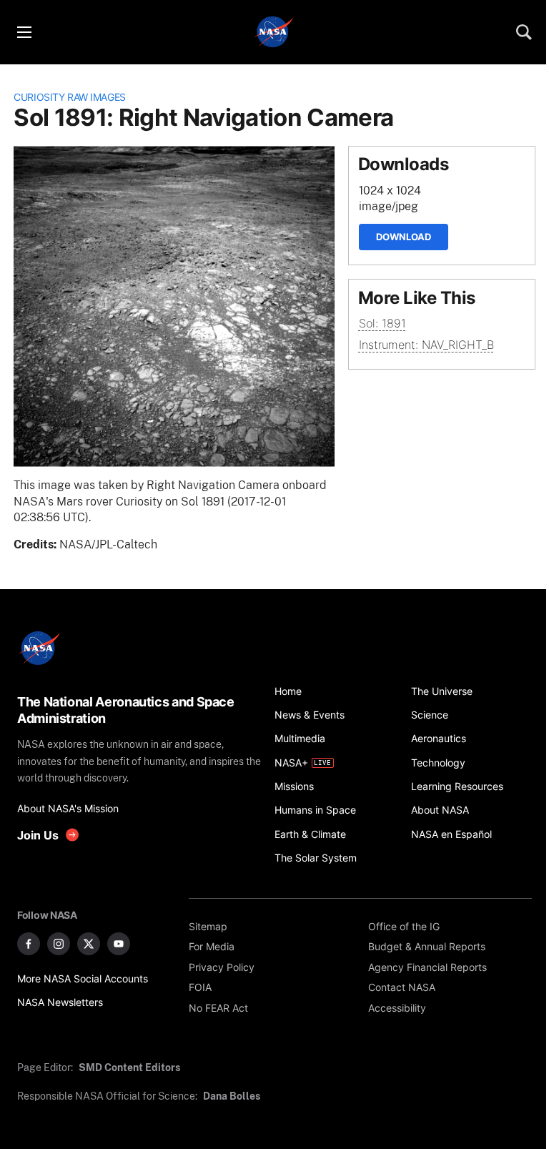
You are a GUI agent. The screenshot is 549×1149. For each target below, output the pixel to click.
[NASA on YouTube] (118, 943)
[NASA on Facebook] (28, 943)
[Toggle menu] (23, 32)
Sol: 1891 (382, 323)
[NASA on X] (88, 943)
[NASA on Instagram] (58, 943)
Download (403, 236)
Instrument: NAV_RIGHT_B (426, 345)
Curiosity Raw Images (70, 97)
